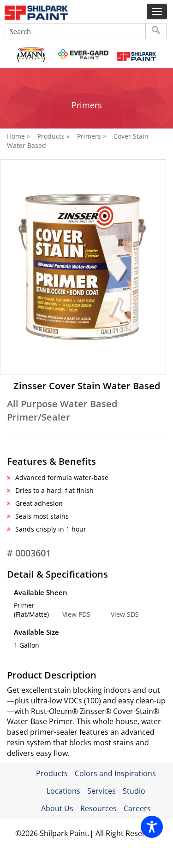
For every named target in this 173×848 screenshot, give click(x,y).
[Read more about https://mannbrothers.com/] (31, 55)
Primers (89, 136)
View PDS (76, 614)
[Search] (156, 31)
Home (16, 136)
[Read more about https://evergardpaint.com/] (83, 55)
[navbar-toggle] (157, 11)
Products (52, 773)
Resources (98, 808)
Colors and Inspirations (115, 773)
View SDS (125, 614)
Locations (63, 791)
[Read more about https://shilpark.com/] (135, 55)
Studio (134, 791)
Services (101, 791)
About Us (57, 808)
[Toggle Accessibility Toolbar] (152, 827)
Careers (137, 808)
